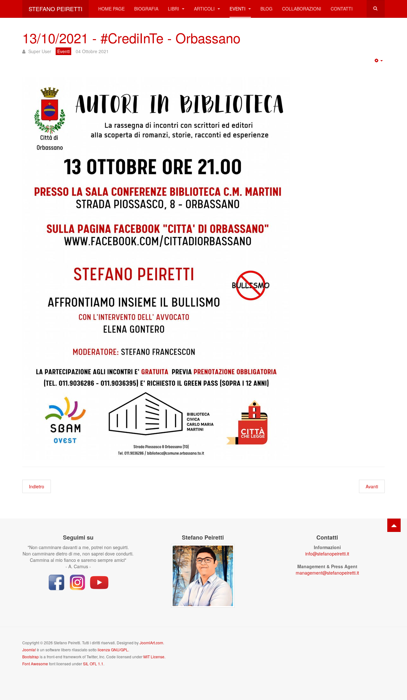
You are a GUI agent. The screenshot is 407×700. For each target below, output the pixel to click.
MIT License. (154, 656)
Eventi (238, 8)
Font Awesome (35, 663)
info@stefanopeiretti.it (327, 553)
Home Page (111, 8)
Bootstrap (30, 656)
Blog (266, 8)
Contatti (342, 8)
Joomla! (29, 649)
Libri (174, 8)
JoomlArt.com (151, 642)
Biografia (146, 8)
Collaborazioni (301, 8)
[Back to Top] (394, 525)
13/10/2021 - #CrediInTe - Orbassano (131, 37)
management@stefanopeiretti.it (327, 572)
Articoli (205, 8)
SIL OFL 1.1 (93, 663)
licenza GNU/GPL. (113, 649)
